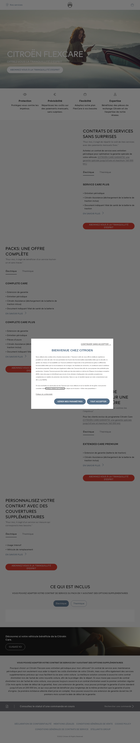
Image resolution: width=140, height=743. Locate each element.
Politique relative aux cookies (55, 388)
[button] (96, 344)
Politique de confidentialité (44, 394)
